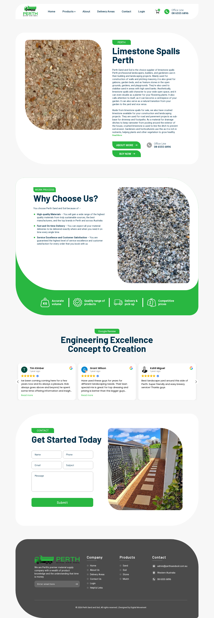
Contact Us (95, 579)
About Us (94, 570)
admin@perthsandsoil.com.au (172, 566)
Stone (126, 574)
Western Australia (166, 572)
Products (68, 11)
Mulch (126, 579)
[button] (196, 381)
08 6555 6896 (180, 11)
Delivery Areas (106, 11)
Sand (125, 565)
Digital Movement (138, 607)
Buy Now (125, 153)
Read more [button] (27, 395)
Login (141, 11)
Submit (62, 502)
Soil (125, 570)
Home (51, 11)
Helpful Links (96, 587)
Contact (126, 11)
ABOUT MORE (124, 145)
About (86, 11)
